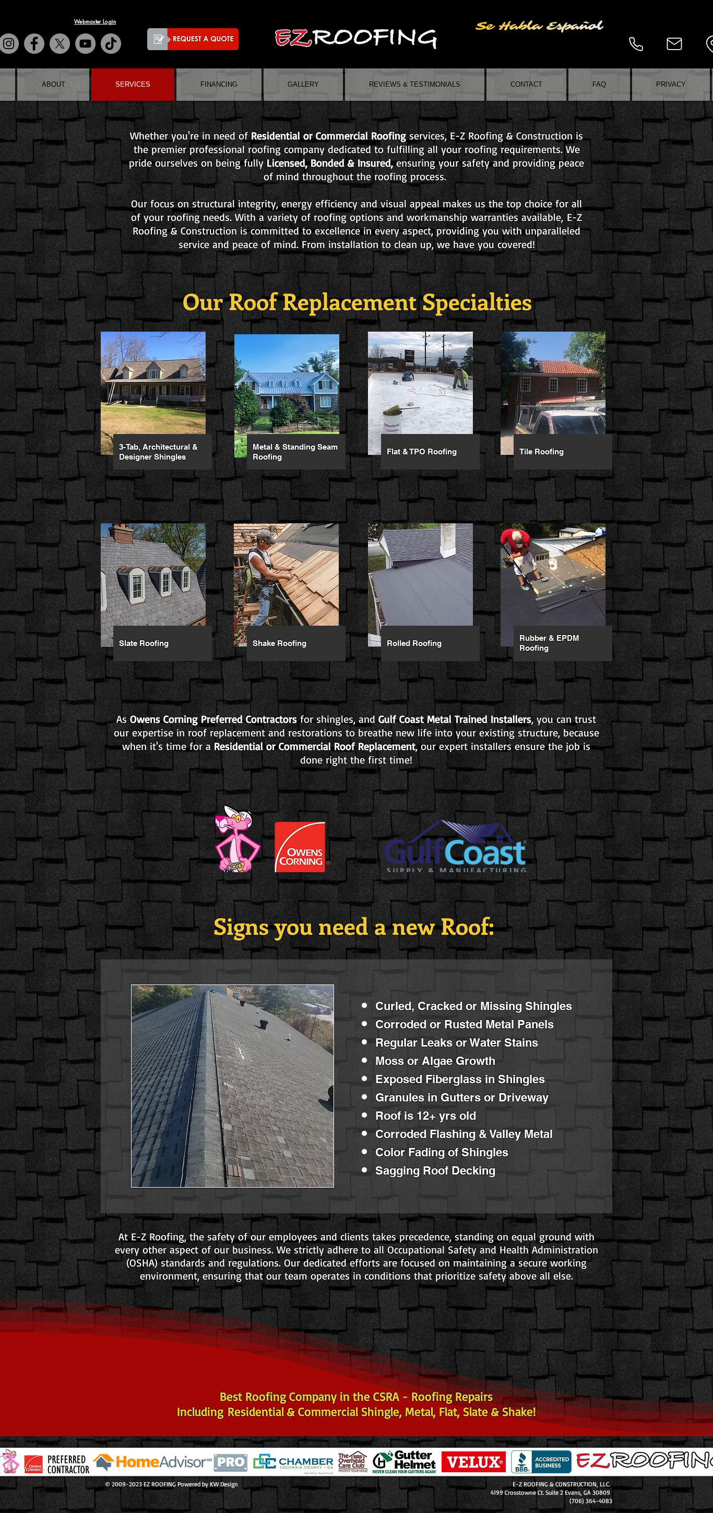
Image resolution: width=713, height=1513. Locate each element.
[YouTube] (85, 43)
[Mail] (674, 43)
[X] (60, 43)
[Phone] (635, 43)
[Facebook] (34, 43)
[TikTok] (111, 43)
